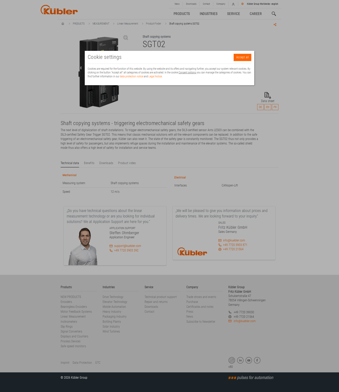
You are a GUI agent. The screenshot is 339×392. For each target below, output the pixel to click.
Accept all (242, 57)
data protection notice (131, 76)
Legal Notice (155, 76)
